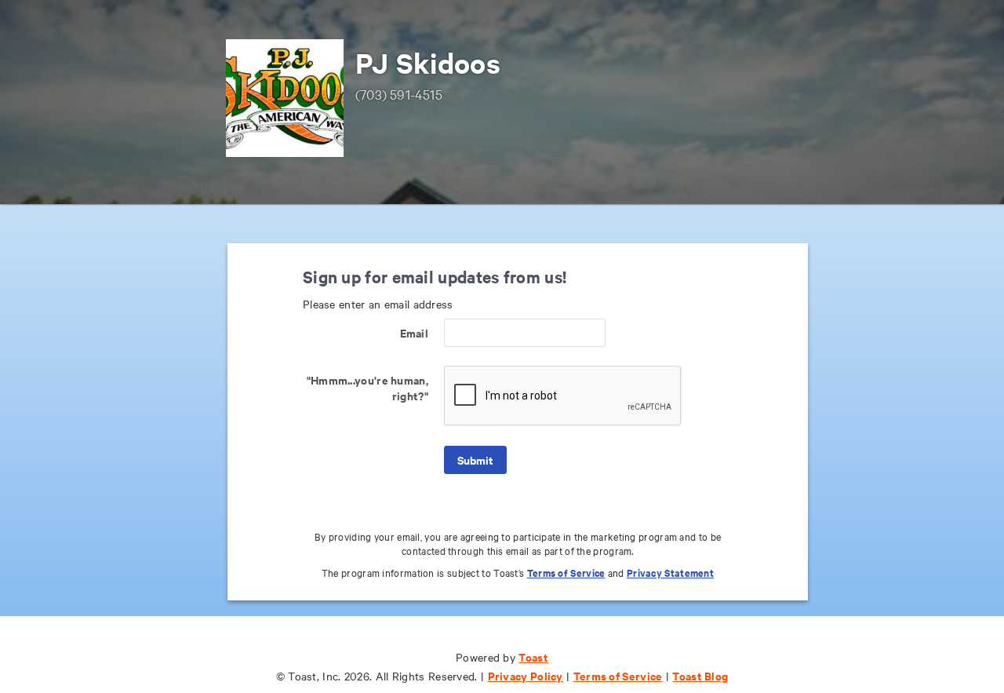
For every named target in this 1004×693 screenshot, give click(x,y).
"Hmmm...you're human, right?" (367, 387)
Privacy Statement (670, 572)
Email (414, 332)
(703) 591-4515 (398, 94)
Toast (533, 656)
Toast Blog (700, 675)
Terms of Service (566, 572)
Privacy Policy (525, 675)
